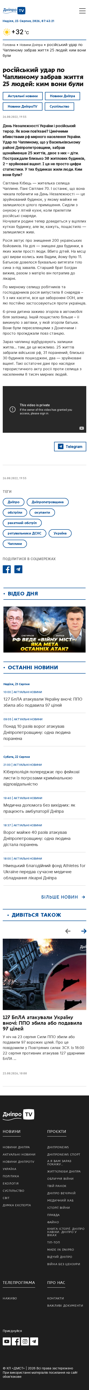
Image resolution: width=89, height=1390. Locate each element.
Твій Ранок (56, 1186)
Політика (11, 1176)
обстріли (15, 512)
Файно (53, 1222)
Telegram (74, 446)
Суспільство (59, 106)
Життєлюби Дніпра (64, 1171)
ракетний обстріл (22, 523)
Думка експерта (17, 1205)
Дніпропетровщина (48, 502)
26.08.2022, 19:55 (14, 116)
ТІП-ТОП (53, 1242)
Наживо (10, 1298)
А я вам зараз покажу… (59, 1163)
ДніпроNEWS (58, 1147)
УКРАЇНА (9, 1169)
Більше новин (59, 897)
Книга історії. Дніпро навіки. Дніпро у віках (66, 1232)
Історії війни (58, 1207)
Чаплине (15, 544)
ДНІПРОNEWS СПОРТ (63, 1154)
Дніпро (13, 502)
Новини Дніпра (31, 45)
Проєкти (56, 1131)
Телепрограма (19, 1283)
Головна (9, 45)
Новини (12, 1131)
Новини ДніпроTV (22, 106)
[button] (83, 930)
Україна (60, 533)
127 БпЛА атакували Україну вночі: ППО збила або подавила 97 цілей (42, 1023)
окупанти (42, 512)
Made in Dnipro (60, 1249)
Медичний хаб (60, 1200)
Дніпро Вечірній (61, 1193)
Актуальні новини (23, 96)
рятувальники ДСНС (24, 533)
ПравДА (53, 1215)
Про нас (56, 1283)
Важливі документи (65, 1305)
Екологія (11, 1183)
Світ (6, 1198)
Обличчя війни (60, 1178)
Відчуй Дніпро (59, 1257)
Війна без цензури (63, 1264)
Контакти (55, 1298)
